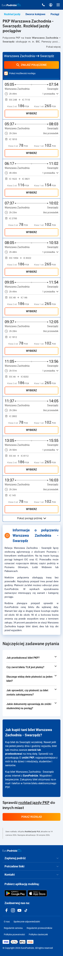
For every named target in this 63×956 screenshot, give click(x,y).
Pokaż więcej (53, 47)
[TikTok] (26, 910)
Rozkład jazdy (12, 14)
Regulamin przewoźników (39, 928)
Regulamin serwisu (13, 928)
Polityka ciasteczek (38, 934)
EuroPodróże (30, 775)
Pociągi (55, 14)
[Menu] (58, 5)
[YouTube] (19, 910)
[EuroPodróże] (12, 850)
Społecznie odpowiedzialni (27, 921)
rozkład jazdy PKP (33, 803)
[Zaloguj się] (51, 5)
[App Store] (37, 893)
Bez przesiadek (50, 133)
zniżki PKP (28, 757)
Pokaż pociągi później (29, 518)
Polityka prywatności (14, 934)
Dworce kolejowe (35, 14)
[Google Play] (15, 893)
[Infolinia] (43, 4)
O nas (7, 921)
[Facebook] (6, 910)
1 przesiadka (48, 93)
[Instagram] (13, 910)
